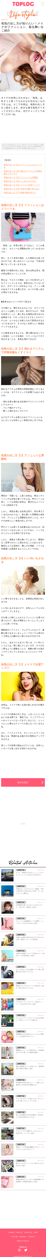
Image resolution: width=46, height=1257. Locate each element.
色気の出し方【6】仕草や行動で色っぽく (22, 189)
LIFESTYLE (28, 1232)
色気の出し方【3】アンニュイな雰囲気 (21, 177)
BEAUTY (20, 1232)
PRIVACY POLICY (23, 1241)
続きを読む (23, 782)
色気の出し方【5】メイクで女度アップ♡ (22, 185)
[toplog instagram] (20, 1250)
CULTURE (14, 1237)
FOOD (36, 1232)
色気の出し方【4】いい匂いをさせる (20, 181)
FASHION (11, 1232)
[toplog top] (23, 4)
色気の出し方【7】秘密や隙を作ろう (20, 193)
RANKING (22, 1237)
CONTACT (31, 1237)
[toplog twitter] (26, 1250)
